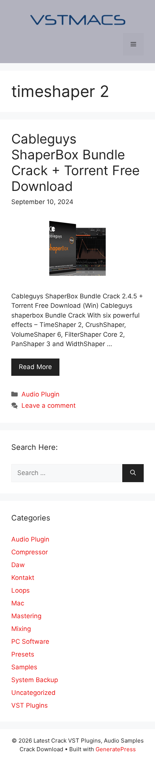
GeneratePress (116, 749)
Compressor (29, 552)
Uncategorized (33, 692)
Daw (18, 565)
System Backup (34, 680)
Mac (17, 603)
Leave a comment (48, 405)
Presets (22, 654)
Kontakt (22, 577)
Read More (35, 367)
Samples (24, 667)
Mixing (21, 628)
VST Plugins (29, 705)
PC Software (30, 641)
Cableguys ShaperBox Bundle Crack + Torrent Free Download (75, 162)
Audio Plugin (40, 394)
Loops (20, 590)
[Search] (133, 473)
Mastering (26, 616)
